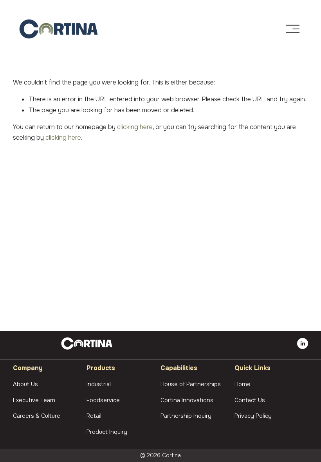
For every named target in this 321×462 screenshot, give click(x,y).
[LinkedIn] (302, 343)
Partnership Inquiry (185, 415)
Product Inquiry (107, 431)
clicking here (135, 127)
